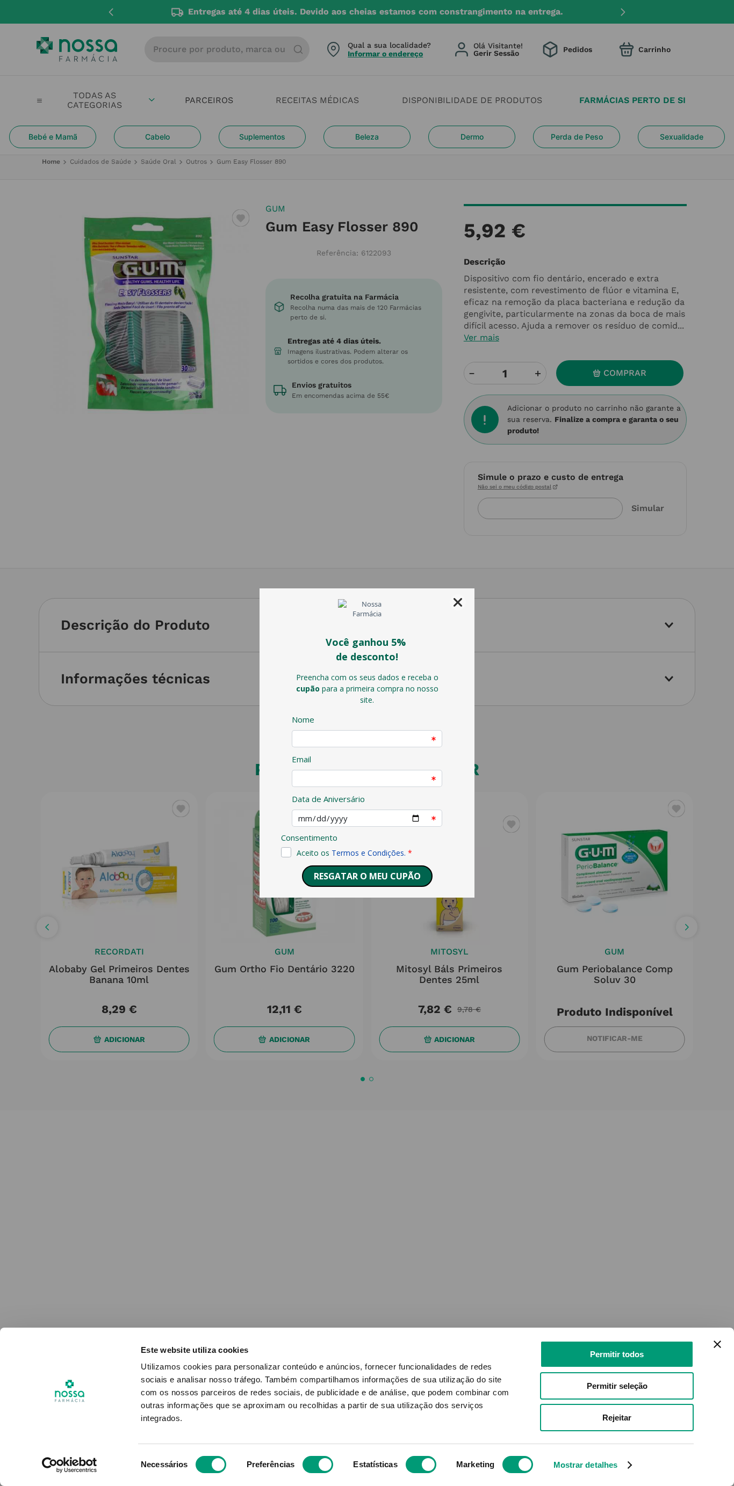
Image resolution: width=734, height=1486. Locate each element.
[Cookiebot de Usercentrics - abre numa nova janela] (70, 1465)
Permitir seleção (617, 1385)
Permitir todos (617, 1354)
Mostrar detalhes (585, 1464)
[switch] (318, 1464)
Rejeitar (616, 1417)
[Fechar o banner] (717, 1344)
